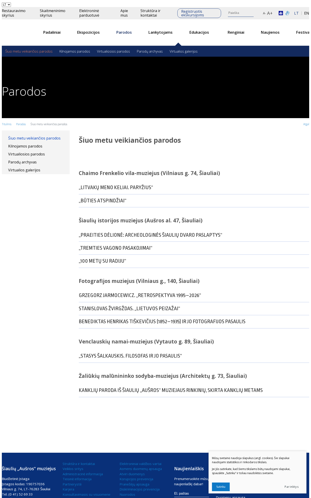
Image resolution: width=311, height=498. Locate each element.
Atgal (306, 124)
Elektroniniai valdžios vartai (140, 463)
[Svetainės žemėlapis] (259, 13)
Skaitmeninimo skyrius (52, 13)
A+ (270, 13)
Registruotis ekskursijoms (192, 13)
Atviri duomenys (132, 474)
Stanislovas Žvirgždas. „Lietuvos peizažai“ (129, 309)
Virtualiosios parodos (113, 51)
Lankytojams (160, 32)
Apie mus (124, 13)
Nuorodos (127, 494)
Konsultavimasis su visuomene (86, 494)
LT (296, 13)
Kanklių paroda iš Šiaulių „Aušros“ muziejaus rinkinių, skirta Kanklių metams (171, 390)
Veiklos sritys (73, 468)
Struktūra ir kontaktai (150, 13)
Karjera (68, 489)
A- (264, 13)
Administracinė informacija (83, 474)
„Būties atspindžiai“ (102, 201)
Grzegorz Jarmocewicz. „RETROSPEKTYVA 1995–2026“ (140, 295)
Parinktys (292, 487)
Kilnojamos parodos (74, 51)
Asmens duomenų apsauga (141, 468)
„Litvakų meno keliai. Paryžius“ (116, 188)
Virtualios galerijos (184, 51)
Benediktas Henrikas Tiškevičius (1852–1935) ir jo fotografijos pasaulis (162, 322)
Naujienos (270, 32)
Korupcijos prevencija (136, 479)
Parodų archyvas (150, 51)
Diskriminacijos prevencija (140, 489)
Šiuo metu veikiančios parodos (29, 51)
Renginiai (235, 32)
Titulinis (6, 124)
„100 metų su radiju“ (102, 261)
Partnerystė (72, 484)
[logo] (18, 32)
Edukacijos (199, 32)
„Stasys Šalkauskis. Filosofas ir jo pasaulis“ (130, 356)
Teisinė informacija (77, 479)
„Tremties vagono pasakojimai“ (115, 248)
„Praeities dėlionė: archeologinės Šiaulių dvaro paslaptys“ (150, 235)
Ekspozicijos (88, 32)
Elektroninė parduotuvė (89, 13)
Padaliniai (52, 32)
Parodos (124, 32)
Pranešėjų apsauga (134, 484)
